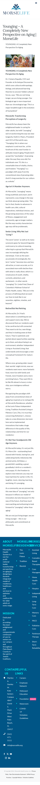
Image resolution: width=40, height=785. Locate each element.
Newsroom (22, 704)
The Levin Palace (22, 553)
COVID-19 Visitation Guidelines (22, 713)
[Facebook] (4, 754)
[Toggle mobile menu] (36, 3)
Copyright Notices (17, 777)
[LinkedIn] (9, 758)
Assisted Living (34, 551)
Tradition (22, 561)
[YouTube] (11, 754)
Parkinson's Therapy (34, 635)
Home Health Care (34, 580)
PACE (34, 621)
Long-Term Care (34, 604)
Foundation (22, 699)
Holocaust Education (22, 692)
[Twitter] (8, 754)
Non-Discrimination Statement (17, 774)
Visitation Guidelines (28, 777)
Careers (22, 678)
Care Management (34, 570)
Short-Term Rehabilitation (34, 644)
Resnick (22, 566)
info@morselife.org (9, 745)
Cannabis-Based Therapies (34, 561)
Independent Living (34, 595)
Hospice (34, 588)
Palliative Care (34, 627)
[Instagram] (6, 758)
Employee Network (22, 684)
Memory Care (34, 614)
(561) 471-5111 (9, 737)
